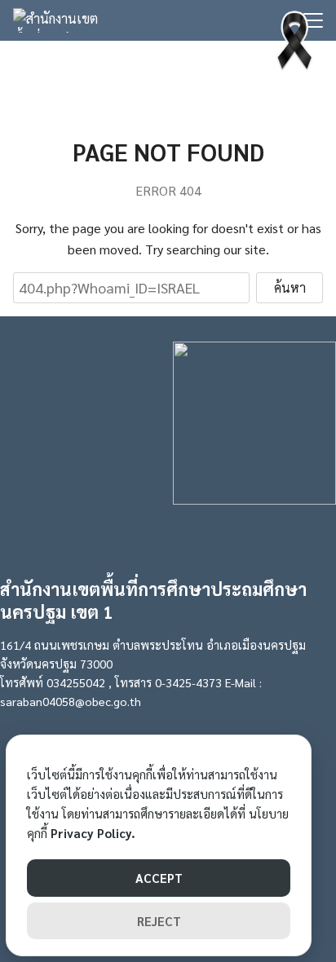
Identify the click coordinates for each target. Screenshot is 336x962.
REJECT (159, 921)
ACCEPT (159, 877)
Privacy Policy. (93, 833)
